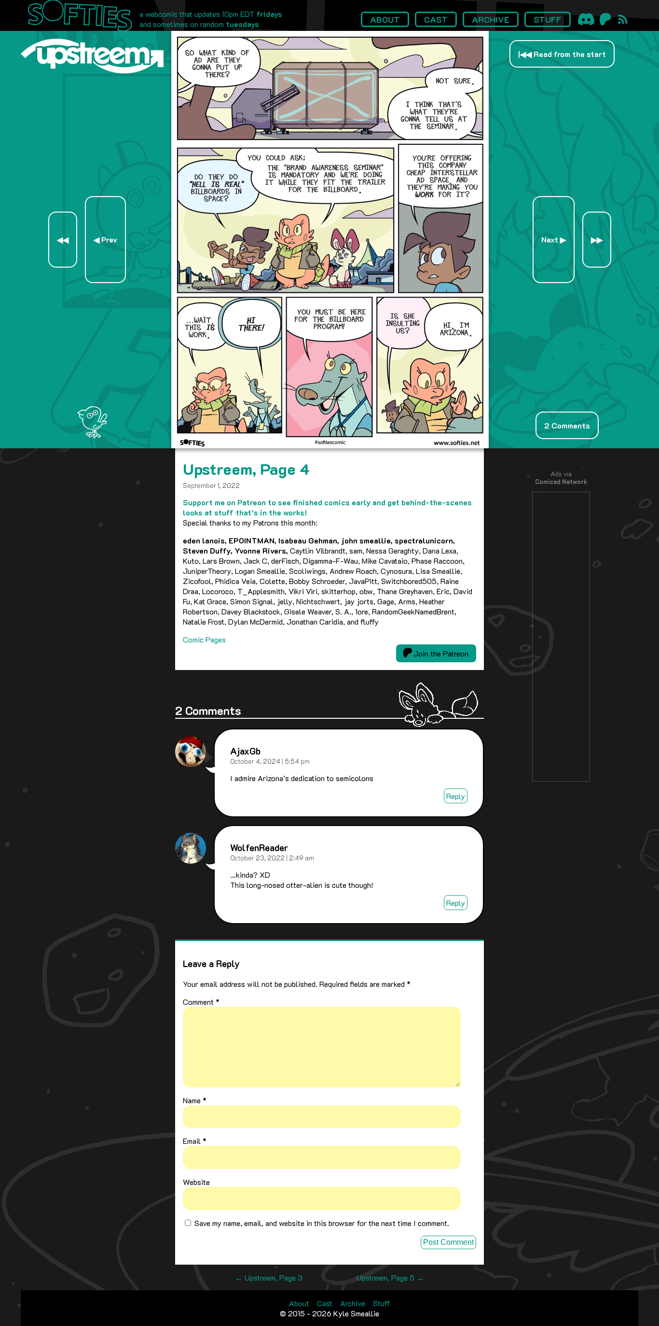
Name (194, 1100)
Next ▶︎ (553, 239)
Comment (201, 1002)
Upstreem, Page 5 (390, 1277)
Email (194, 1141)
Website (196, 1182)
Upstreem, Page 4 (246, 468)
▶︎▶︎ (597, 239)
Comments (567, 425)
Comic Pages (204, 639)
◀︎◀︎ (63, 239)
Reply (455, 796)
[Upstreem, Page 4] (330, 445)
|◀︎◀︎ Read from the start (562, 54)
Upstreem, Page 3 (268, 1277)
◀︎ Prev (105, 239)
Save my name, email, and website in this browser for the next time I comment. (321, 1223)
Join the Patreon (440, 653)
